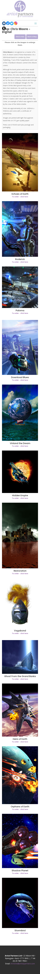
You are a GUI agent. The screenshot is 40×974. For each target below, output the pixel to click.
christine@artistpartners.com (22, 963)
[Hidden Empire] (20, 492)
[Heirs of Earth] (20, 736)
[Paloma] (20, 307)
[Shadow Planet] (20, 867)
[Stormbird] (20, 927)
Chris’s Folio (20, 37)
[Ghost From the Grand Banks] (20, 673)
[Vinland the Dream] (20, 440)
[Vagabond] (20, 627)
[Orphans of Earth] (20, 803)
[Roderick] (20, 256)
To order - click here (20, 197)
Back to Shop (32, 37)
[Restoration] (20, 568)
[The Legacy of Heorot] (20, 374)
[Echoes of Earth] (20, 191)
